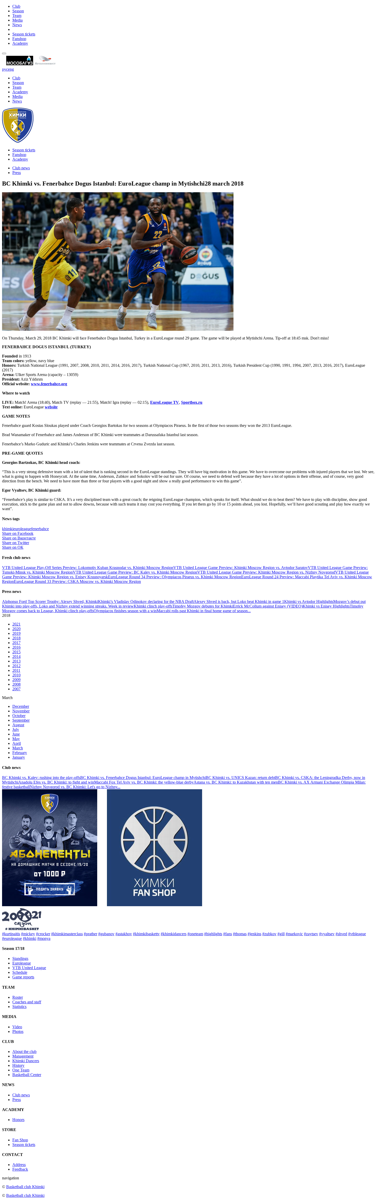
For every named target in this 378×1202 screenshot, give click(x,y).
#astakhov (123, 934)
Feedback (20, 1169)
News (17, 25)
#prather (90, 934)
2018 (16, 638)
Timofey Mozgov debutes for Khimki (202, 606)
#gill (281, 934)
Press (16, 172)
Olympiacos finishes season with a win (125, 611)
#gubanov (106, 934)
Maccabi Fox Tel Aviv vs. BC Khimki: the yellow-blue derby (144, 782)
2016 (16, 647)
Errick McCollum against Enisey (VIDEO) (268, 606)
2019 (16, 633)
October (18, 715)
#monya (43, 938)
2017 (16, 642)
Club (16, 6)
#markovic (294, 934)
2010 (16, 675)
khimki (7, 529)
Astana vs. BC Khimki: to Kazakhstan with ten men (236, 782)
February (19, 752)
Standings (20, 958)
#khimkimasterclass (67, 934)
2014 (16, 656)
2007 (16, 689)
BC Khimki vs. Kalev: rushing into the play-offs (41, 777)
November (21, 711)
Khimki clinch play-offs (153, 606)
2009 (16, 679)
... (249, 611)
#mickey (28, 934)
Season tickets (23, 34)
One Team (20, 1070)
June (16, 734)
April (16, 743)
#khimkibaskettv (146, 934)
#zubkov (269, 934)
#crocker (43, 934)
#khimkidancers (173, 934)
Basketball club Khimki (25, 1187)
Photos (17, 1031)
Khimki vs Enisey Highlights (326, 606)
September (21, 720)
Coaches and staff (26, 1002)
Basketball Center (26, 1074)
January (18, 757)
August (18, 725)
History (18, 1065)
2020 (16, 629)
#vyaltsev (327, 934)
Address (19, 1164)
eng (11, 69)
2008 (16, 684)
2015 (16, 652)
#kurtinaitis (11, 934)
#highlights (213, 934)
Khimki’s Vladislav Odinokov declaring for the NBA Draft (146, 601)
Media (17, 20)
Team (16, 15)
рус (5, 69)
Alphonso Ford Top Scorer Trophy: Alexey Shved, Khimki (50, 601)
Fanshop (19, 38)
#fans (227, 934)
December (20, 706)
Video (17, 1027)
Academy (20, 43)
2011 (16, 670)
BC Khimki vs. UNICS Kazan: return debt (240, 777)
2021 (16, 624)
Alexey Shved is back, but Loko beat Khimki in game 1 (239, 601)
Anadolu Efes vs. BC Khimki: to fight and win (56, 782)
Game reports (23, 977)
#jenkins (254, 934)
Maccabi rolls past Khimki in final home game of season (202, 611)
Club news (21, 168)
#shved (341, 934)
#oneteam (195, 934)
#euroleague (12, 938)
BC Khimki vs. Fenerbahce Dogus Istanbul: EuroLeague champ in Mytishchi (143, 777)
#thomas (240, 934)
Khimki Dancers (25, 1061)
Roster (17, 997)
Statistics (19, 1006)
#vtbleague (357, 934)
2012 (16, 666)
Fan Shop (20, 1140)
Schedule (19, 972)
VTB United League (29, 968)
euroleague (22, 529)
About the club (24, 1051)
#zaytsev (311, 934)
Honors (18, 1119)
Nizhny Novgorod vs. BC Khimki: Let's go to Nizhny (73, 787)
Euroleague (21, 963)
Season (18, 11)
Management (22, 1056)
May (16, 739)
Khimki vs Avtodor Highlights (308, 601)
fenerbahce (40, 529)
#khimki (29, 938)
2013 (16, 661)
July (15, 729)
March (17, 748)
